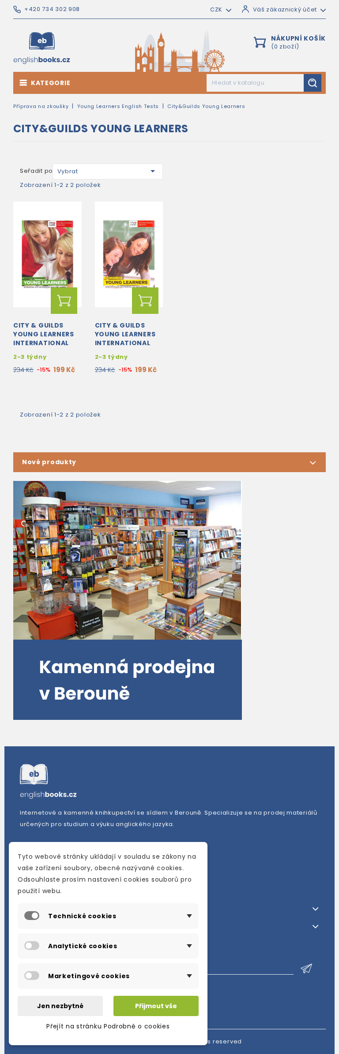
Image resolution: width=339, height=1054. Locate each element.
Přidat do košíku (64, 300)
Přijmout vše (156, 1006)
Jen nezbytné (60, 1006)
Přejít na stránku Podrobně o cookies (108, 1026)
